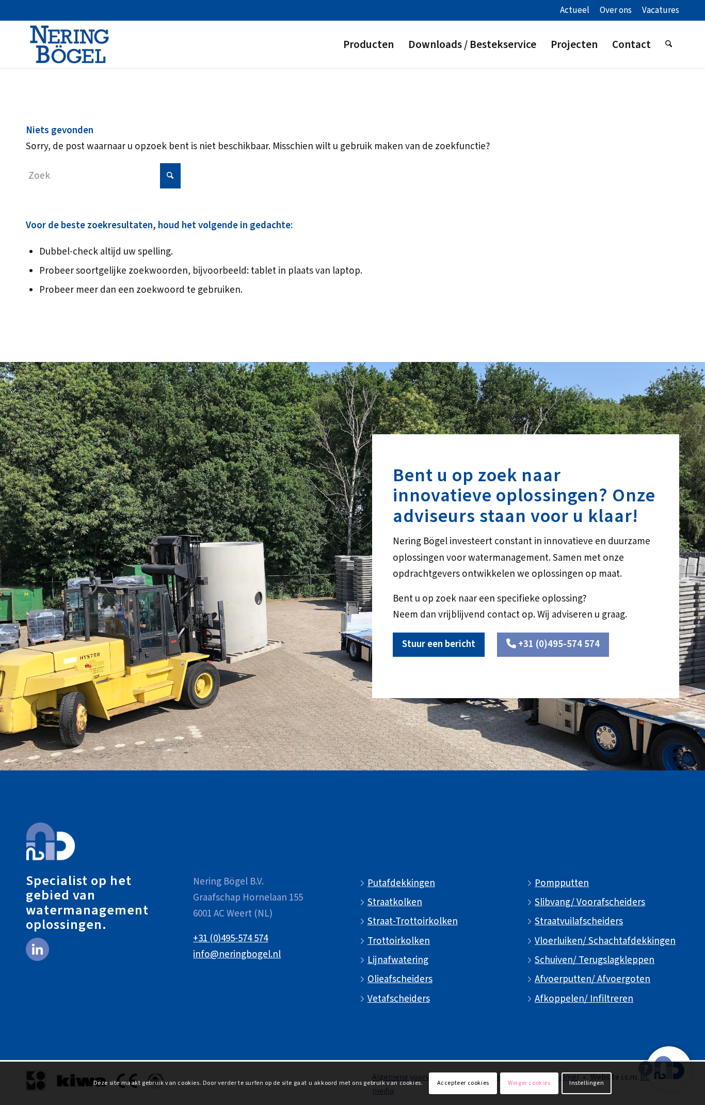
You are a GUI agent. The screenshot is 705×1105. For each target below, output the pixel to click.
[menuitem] (575, 11)
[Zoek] (668, 44)
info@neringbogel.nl (237, 954)
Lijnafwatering (397, 960)
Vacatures (660, 10)
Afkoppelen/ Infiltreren (584, 999)
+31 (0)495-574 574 (230, 938)
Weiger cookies (529, 1083)
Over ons (616, 10)
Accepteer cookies (463, 1083)
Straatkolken (394, 902)
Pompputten (562, 883)
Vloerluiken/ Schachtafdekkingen (605, 941)
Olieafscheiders (399, 979)
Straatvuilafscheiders (579, 921)
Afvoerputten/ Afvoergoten (592, 979)
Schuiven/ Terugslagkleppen (594, 960)
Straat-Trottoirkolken (412, 921)
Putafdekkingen (401, 883)
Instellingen (586, 1083)
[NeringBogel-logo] (69, 44)
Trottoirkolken (398, 941)
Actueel (574, 10)
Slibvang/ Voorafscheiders (590, 902)
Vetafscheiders (398, 999)
